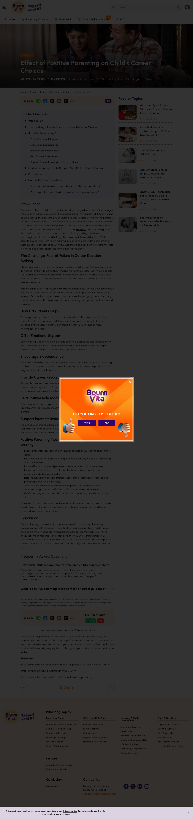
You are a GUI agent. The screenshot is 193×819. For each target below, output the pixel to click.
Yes (87, 423)
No (106, 423)
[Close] (188, 812)
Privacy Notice (70, 811)
